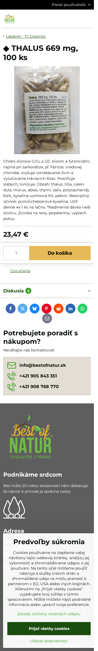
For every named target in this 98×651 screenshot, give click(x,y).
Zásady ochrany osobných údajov (49, 613)
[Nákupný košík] (74, 18)
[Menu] (87, 18)
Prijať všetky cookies (49, 628)
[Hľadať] (61, 18)
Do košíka (60, 253)
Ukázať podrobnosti (49, 640)
